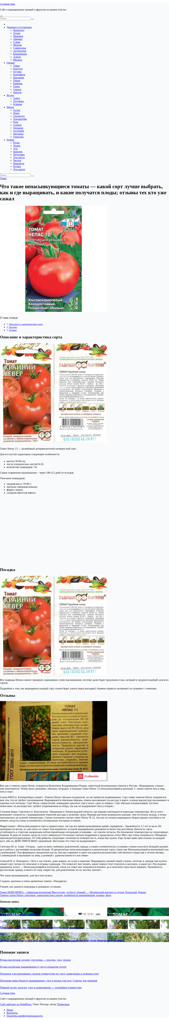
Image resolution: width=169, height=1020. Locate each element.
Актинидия (19, 51)
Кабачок (17, 83)
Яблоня (17, 45)
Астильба (18, 130)
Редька (17, 166)
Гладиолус (19, 116)
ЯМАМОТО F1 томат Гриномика (20, 914)
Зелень (10, 139)
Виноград (18, 30)
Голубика (18, 101)
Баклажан (18, 77)
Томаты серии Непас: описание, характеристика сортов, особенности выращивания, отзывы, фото (55, 895)
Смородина (19, 48)
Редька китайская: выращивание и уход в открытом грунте (33, 966)
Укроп (16, 145)
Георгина (18, 136)
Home (10, 1009)
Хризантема (20, 119)
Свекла (17, 89)
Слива (16, 42)
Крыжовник (20, 53)
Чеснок (17, 160)
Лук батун (19, 157)
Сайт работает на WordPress (16, 1004)
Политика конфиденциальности (25, 1015)
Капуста (17, 68)
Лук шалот (19, 169)
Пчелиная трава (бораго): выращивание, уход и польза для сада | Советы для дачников (48, 980)
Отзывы (13, 330)
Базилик (17, 151)
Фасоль (17, 92)
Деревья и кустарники (19, 27)
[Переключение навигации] (1, 16)
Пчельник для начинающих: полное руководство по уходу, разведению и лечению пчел (49, 973)
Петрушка (19, 154)
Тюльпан (18, 127)
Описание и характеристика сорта (26, 324)
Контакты (12, 1012)
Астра (16, 110)
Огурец (17, 71)
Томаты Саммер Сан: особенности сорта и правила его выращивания (42, 927)
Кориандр (18, 163)
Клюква (17, 104)
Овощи (11, 62)
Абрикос (18, 39)
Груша (16, 33)
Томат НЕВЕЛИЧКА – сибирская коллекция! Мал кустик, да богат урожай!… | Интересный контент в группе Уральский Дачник (73, 892)
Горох (16, 86)
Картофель (19, 74)
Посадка (13, 327)
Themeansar (63, 1004)
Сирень (17, 125)
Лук (15, 148)
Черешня (18, 36)
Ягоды (10, 95)
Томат (16, 65)
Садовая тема (7, 4)
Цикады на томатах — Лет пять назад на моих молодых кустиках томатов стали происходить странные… (63, 940)
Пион (16, 113)
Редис (16, 142)
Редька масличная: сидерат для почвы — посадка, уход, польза (35, 959)
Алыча (17, 56)
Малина (17, 59)
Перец (16, 80)
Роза (15, 122)
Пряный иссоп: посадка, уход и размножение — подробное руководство (41, 987)
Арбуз (16, 98)
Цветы (10, 107)
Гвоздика (18, 133)
